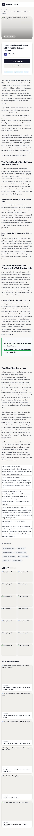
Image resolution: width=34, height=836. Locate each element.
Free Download (18, 61)
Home (3, 10)
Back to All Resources (17, 66)
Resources (9, 10)
